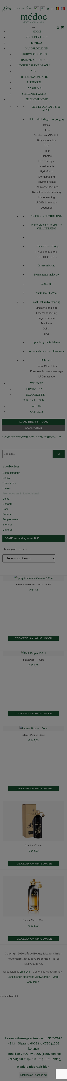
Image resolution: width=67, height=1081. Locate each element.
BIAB (47, 333)
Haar (5, 509)
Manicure (46, 323)
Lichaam (7, 504)
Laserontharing (46, 266)
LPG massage (46, 376)
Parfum (6, 514)
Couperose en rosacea (34, 65)
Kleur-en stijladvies (47, 293)
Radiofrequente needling (46, 192)
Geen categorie (11, 473)
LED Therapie (46, 161)
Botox (46, 125)
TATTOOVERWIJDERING (46, 216)
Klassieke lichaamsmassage (46, 371)
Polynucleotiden (46, 140)
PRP (46, 145)
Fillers (46, 130)
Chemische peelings (46, 187)
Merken (6, 488)
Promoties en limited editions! (20, 493)
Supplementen (10, 519)
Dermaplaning (46, 176)
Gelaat (6, 498)
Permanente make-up (46, 275)
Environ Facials (47, 181)
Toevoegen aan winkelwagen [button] (33, 638)
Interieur (7, 524)
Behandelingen (37, 99)
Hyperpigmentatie (34, 77)
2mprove (25, 971)
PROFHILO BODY (46, 257)
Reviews (36, 43)
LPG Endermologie (46, 202)
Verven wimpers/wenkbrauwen (47, 351)
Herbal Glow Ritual (47, 366)
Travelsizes (9, 483)
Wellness (36, 383)
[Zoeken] (59, 454)
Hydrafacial (46, 171)
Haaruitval (34, 88)
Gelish (46, 328)
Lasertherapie (46, 166)
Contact (36, 412)
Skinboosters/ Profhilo (46, 135)
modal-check (7, 996)
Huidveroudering (34, 60)
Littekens (34, 82)
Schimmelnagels (34, 94)
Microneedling (46, 197)
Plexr (47, 150)
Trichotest (46, 156)
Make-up (46, 284)
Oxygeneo (47, 207)
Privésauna (34, 389)
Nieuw (6, 478)
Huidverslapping (34, 54)
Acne (34, 71)
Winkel (37, 406)
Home (37, 32)
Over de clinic (36, 37)
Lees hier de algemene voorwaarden (29, 976)
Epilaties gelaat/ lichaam (46, 342)
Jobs (50, 9)
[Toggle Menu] (33, 27)
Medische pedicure (47, 308)
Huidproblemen (36, 49)
